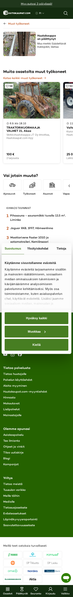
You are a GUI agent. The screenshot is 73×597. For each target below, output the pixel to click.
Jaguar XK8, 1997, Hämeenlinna (31, 228)
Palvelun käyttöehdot (17, 380)
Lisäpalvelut (11, 409)
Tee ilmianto (11, 440)
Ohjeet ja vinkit (14, 446)
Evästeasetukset (14, 513)
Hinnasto (9, 397)
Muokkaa (34, 331)
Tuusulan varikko (14, 490)
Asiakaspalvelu (13, 435)
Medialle (9, 501)
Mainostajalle (12, 415)
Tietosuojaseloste (15, 507)
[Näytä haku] (66, 13)
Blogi (6, 458)
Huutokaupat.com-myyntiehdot (25, 391)
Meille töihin (11, 496)
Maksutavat (11, 403)
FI (40, 13)
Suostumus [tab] (13, 248)
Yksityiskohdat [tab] (37, 248)
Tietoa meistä (13, 484)
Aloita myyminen (15, 385)
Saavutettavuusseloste (19, 525)
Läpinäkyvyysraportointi (20, 519)
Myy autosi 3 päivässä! (36, 3)
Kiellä (36, 344)
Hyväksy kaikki (36, 318)
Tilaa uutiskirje (13, 452)
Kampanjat (11, 464)
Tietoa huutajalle (14, 374)
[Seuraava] (68, 182)
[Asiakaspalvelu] (66, 578)
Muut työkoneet (18, 23)
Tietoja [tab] (61, 248)
